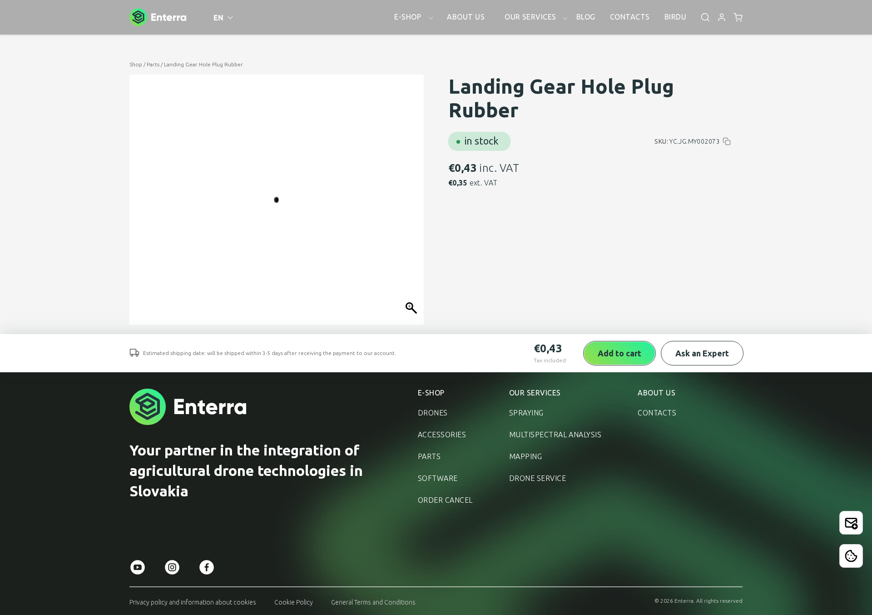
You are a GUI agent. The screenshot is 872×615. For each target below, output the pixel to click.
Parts (153, 64)
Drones (433, 413)
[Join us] (851, 523)
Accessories (442, 434)
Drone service (537, 478)
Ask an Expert (702, 353)
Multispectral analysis (555, 434)
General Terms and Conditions (373, 602)
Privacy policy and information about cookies (192, 602)
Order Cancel (445, 500)
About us (656, 393)
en (218, 18)
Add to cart (619, 353)
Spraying (526, 413)
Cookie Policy (293, 602)
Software (438, 478)
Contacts (657, 413)
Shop (135, 64)
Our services (535, 393)
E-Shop (431, 393)
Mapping (525, 456)
